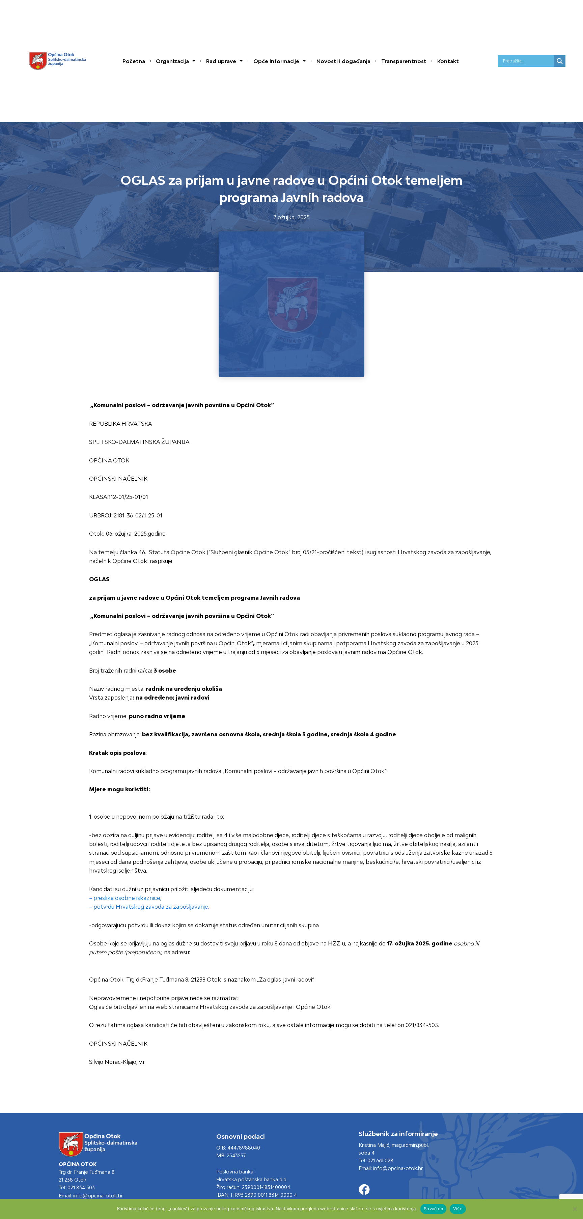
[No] (574, 1209)
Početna (133, 61)
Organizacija (172, 61)
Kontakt (448, 61)
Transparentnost (403, 61)
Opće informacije (276, 61)
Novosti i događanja (343, 61)
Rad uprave (221, 61)
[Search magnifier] (559, 61)
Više (458, 1208)
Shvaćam (433, 1208)
